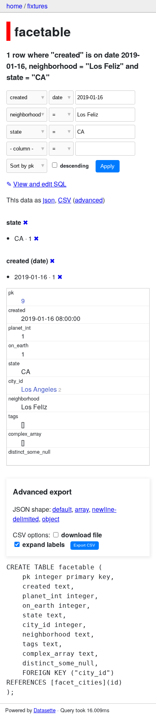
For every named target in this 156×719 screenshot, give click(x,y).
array (82, 509)
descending (73, 165)
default (62, 509)
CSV (64, 199)
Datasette (45, 710)
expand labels (43, 544)
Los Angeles (39, 389)
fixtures (37, 5)
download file (81, 534)
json (49, 199)
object (50, 518)
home (14, 5)
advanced (89, 199)
